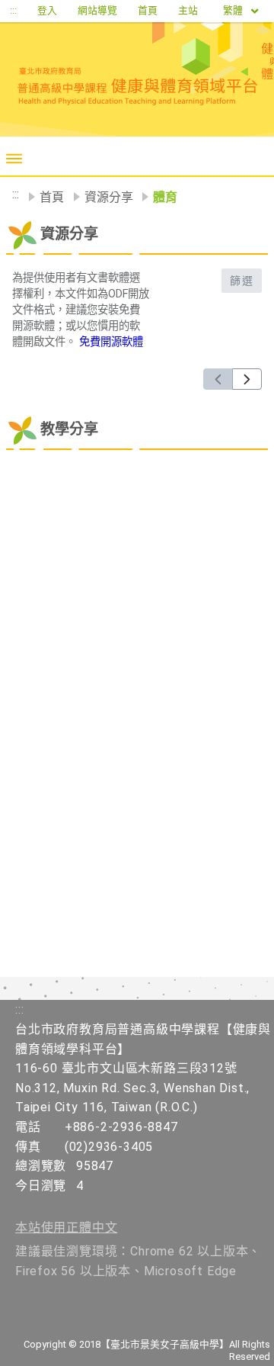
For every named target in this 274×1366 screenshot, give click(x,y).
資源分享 (108, 197)
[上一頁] (218, 379)
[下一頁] (247, 379)
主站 (188, 10)
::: (13, 10)
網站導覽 (97, 10)
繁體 (234, 10)
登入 (47, 10)
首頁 (148, 10)
